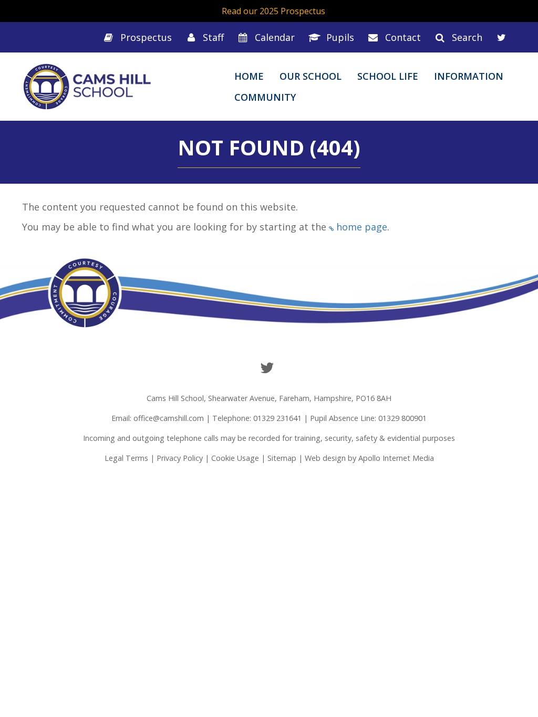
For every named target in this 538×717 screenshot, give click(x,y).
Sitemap (281, 458)
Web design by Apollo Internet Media (369, 458)
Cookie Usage (235, 458)
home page (361, 226)
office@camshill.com (168, 418)
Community (265, 97)
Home (249, 76)
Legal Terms (126, 458)
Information (468, 76)
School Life (387, 76)
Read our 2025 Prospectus (273, 11)
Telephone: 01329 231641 (257, 418)
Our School (311, 76)
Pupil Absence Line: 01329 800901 (368, 418)
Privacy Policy (180, 458)
